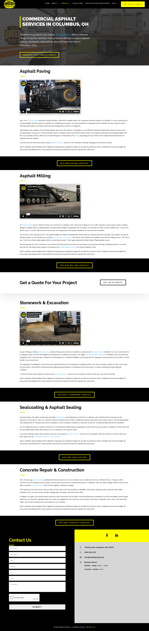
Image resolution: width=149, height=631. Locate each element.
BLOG (114, 3)
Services (64, 3)
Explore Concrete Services (74, 523)
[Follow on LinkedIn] (116, 535)
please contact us (57, 143)
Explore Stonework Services (74, 395)
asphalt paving (61, 417)
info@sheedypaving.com (94, 557)
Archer (93, 627)
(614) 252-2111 (90, 552)
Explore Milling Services (74, 265)
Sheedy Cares (77, 3)
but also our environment (63, 237)
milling (77, 136)
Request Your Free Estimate (39, 55)
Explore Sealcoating (74, 457)
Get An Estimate (133, 4)
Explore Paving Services (74, 163)
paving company (43, 352)
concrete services (37, 485)
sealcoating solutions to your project (47, 437)
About (54, 3)
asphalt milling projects (68, 247)
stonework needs (97, 352)
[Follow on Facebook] (107, 535)
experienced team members (95, 355)
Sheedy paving (39, 480)
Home (47, 3)
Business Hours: (90, 562)
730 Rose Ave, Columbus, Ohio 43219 (99, 547)
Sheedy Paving (63, 34)
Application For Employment (97, 3)
